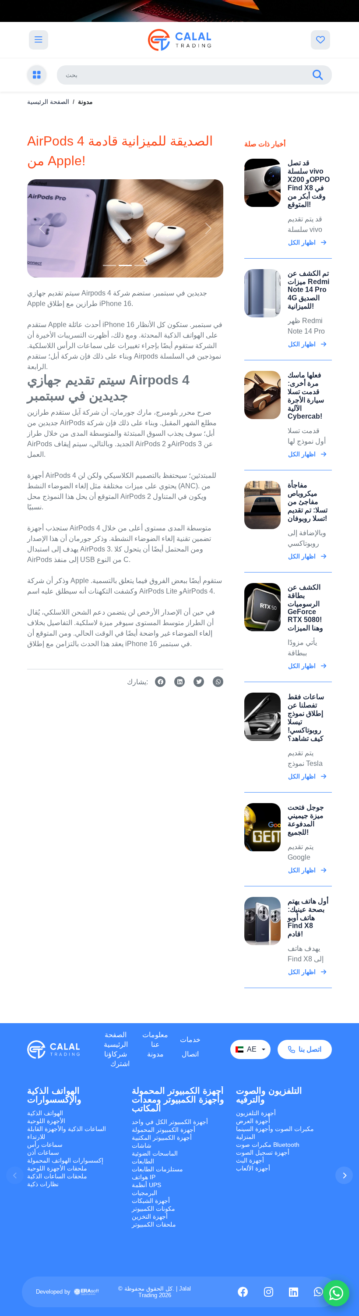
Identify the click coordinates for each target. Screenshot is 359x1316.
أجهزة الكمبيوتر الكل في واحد (170, 1121)
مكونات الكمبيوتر (153, 1208)
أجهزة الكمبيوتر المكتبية (162, 1137)
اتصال (190, 1054)
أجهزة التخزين (150, 1216)
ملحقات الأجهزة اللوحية (57, 1168)
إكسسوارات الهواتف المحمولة (65, 1160)
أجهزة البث (250, 1160)
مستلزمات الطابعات (157, 1169)
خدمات (190, 1039)
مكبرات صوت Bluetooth (267, 1144)
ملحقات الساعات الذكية (57, 1176)
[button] (344, 1175)
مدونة (155, 1054)
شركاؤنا (115, 1054)
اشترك (120, 1063)
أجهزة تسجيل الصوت (262, 1152)
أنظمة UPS (146, 1184)
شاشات (141, 1145)
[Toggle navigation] (38, 40)
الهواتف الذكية (45, 1113)
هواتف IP (143, 1177)
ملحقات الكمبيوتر (154, 1224)
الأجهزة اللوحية (46, 1120)
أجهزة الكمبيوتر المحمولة (163, 1129)
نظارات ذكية (43, 1184)
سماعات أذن (43, 1152)
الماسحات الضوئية (155, 1153)
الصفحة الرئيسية (48, 101)
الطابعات (143, 1161)
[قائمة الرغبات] (320, 40)
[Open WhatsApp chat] (336, 1293)
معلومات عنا (155, 1039)
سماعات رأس (45, 1144)
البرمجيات (144, 1192)
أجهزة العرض (253, 1120)
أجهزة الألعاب (253, 1168)
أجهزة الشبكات (151, 1200)
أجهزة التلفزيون (256, 1113)
